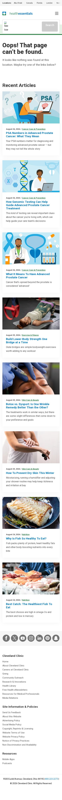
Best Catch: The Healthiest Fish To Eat (29, 605)
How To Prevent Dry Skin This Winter (30, 473)
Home (5, 661)
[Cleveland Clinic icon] (4, 13)
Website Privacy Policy (13, 736)
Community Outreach (12, 677)
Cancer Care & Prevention (33, 129)
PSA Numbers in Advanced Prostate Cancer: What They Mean (29, 134)
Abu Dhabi (18, 3)
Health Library (9, 685)
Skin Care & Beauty (30, 400)
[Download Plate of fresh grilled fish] (31, 513)
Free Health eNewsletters (14, 690)
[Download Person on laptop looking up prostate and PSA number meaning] (31, 107)
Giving (5, 673)
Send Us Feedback (11, 712)
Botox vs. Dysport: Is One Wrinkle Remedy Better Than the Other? (27, 405)
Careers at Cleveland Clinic (15, 669)
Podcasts (7, 763)
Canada (29, 3)
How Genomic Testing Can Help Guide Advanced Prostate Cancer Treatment (28, 205)
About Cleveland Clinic (13, 665)
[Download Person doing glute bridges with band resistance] (31, 313)
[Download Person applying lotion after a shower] (31, 447)
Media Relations (10, 698)
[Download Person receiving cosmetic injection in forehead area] (31, 378)
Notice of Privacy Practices (15, 740)
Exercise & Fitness (30, 335)
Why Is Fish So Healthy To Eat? (26, 538)
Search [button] (49, 25)
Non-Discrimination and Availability (19, 744)
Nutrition (25, 534)
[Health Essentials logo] (21, 13)
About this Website (11, 716)
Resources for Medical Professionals (20, 694)
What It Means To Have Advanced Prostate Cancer (28, 275)
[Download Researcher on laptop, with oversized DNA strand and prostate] (31, 176)
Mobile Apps (8, 759)
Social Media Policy (11, 724)
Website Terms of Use (13, 732)
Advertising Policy (11, 720)
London (49, 3)
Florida (39, 3)
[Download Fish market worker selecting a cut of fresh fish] (31, 579)
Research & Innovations (14, 681)
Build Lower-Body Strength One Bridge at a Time (26, 340)
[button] (57, 13)
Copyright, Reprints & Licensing (17, 728)
